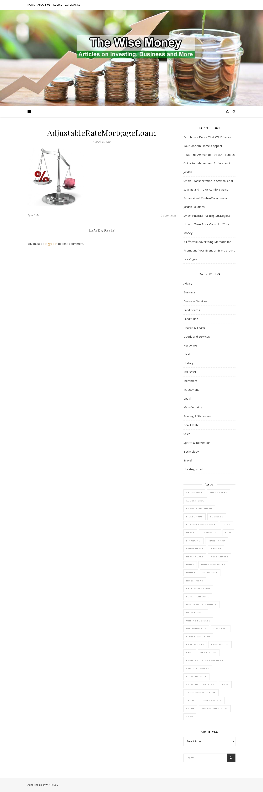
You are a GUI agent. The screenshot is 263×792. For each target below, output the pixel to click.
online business (198, 620)
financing (193, 540)
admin (35, 215)
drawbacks (210, 532)
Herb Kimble (219, 556)
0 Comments (168, 215)
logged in (51, 244)
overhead (221, 628)
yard (189, 716)
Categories (72, 4)
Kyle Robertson (198, 588)
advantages (218, 492)
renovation (220, 644)
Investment (191, 389)
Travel (187, 460)
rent (189, 652)
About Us (44, 4)
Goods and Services (196, 336)
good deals (195, 548)
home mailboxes (213, 564)
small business (197, 668)
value (190, 708)
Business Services (195, 301)
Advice (57, 4)
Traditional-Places (201, 692)
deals (190, 532)
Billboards (194, 516)
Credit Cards (191, 310)
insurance (210, 572)
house (190, 572)
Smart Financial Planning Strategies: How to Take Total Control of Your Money (206, 224)
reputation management (205, 660)
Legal (187, 398)
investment (195, 580)
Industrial (189, 372)
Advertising (195, 500)
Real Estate (191, 425)
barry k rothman (199, 508)
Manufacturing (192, 407)
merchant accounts (201, 604)
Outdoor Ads (196, 628)
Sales (186, 434)
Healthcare (195, 556)
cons (226, 524)
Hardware (190, 345)
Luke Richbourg (198, 596)
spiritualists (196, 676)
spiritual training (200, 684)
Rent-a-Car (208, 652)
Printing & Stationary (197, 416)
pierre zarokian (198, 636)
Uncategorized (193, 469)
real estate (195, 644)
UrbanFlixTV (213, 700)
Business (189, 292)
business (216, 516)
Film (228, 532)
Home (31, 4)
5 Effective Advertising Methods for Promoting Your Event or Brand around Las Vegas (209, 250)
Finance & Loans (194, 328)
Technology (191, 451)
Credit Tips (190, 319)
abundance (194, 492)
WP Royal (51, 784)
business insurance (201, 524)
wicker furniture (215, 708)
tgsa (225, 684)
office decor (196, 612)
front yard (216, 540)
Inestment (190, 381)
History (188, 363)
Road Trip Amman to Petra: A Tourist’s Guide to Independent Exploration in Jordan (209, 163)
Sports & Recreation (196, 443)
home (190, 564)
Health (187, 354)
